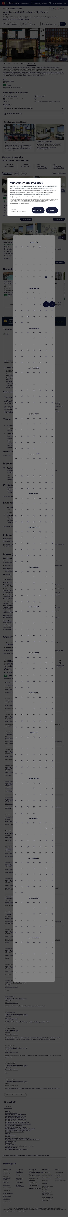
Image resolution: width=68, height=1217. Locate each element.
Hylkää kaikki (38, 210)
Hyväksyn (51, 210)
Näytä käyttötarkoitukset (19, 210)
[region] (34, 197)
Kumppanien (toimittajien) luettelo (19, 203)
